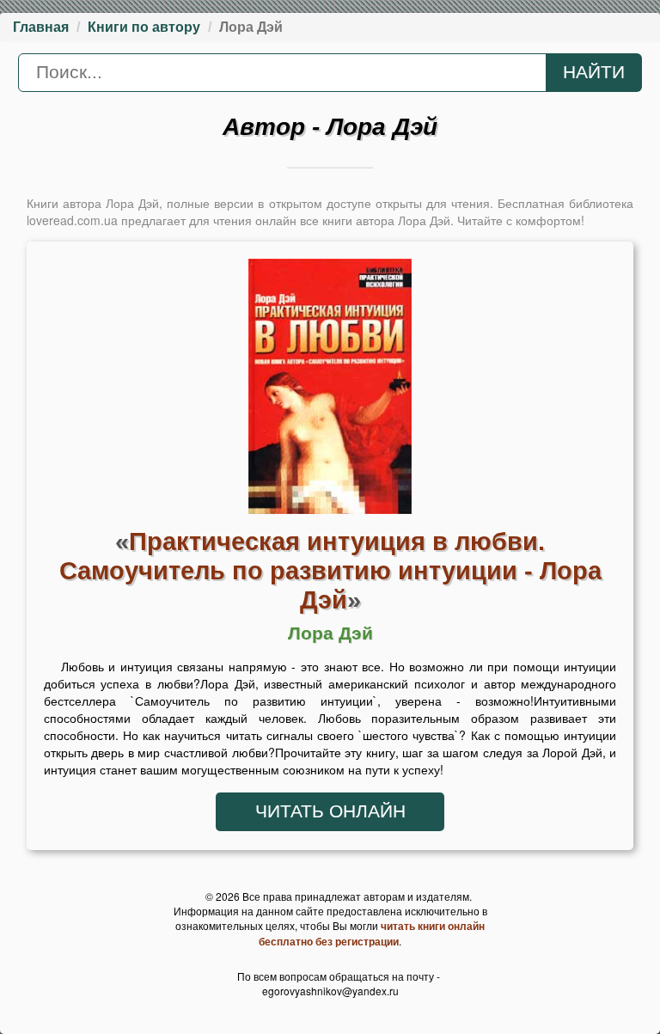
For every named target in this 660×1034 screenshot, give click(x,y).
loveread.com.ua (72, 220)
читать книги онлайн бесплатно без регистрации (372, 933)
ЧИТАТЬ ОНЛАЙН (330, 811)
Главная (41, 27)
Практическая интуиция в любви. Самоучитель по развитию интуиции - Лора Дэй (330, 570)
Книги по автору (144, 27)
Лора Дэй (330, 633)
